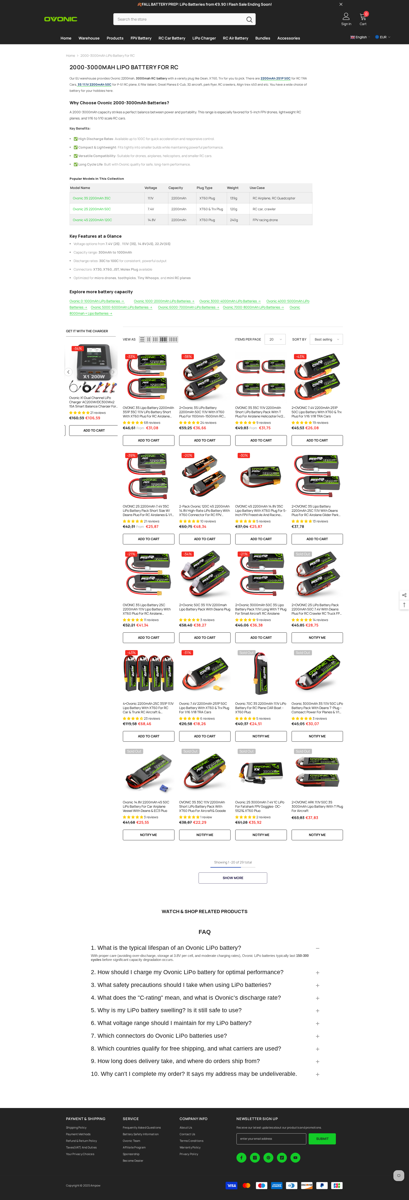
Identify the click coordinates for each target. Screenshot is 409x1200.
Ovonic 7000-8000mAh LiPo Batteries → (253, 307)
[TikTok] (282, 1158)
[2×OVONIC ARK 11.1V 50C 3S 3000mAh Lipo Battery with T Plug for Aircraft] (317, 772)
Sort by (299, 339)
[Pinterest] (268, 1158)
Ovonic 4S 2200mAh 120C (92, 220)
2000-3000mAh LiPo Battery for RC (107, 55)
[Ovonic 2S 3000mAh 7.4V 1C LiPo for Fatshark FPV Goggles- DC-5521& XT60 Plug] (261, 772)
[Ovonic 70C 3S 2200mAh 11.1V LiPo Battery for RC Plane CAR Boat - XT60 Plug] (261, 673)
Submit (322, 1138)
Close (341, 4)
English (361, 37)
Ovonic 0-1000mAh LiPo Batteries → (97, 301)
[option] (111, 392)
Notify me (317, 637)
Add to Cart (148, 440)
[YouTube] (295, 1158)
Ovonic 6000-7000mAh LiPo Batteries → (188, 307)
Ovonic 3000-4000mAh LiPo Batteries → (230, 301)
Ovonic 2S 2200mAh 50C (92, 209)
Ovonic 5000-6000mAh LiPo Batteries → (121, 307)
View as (129, 339)
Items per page (248, 339)
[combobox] (178, 19)
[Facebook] (241, 1158)
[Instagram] (255, 1158)
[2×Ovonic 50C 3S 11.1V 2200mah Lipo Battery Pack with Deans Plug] (205, 575)
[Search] (184, 19)
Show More (233, 878)
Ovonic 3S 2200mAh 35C (92, 198)
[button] (68, 372)
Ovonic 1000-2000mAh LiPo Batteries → (164, 301)
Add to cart (110, 430)
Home (70, 55)
